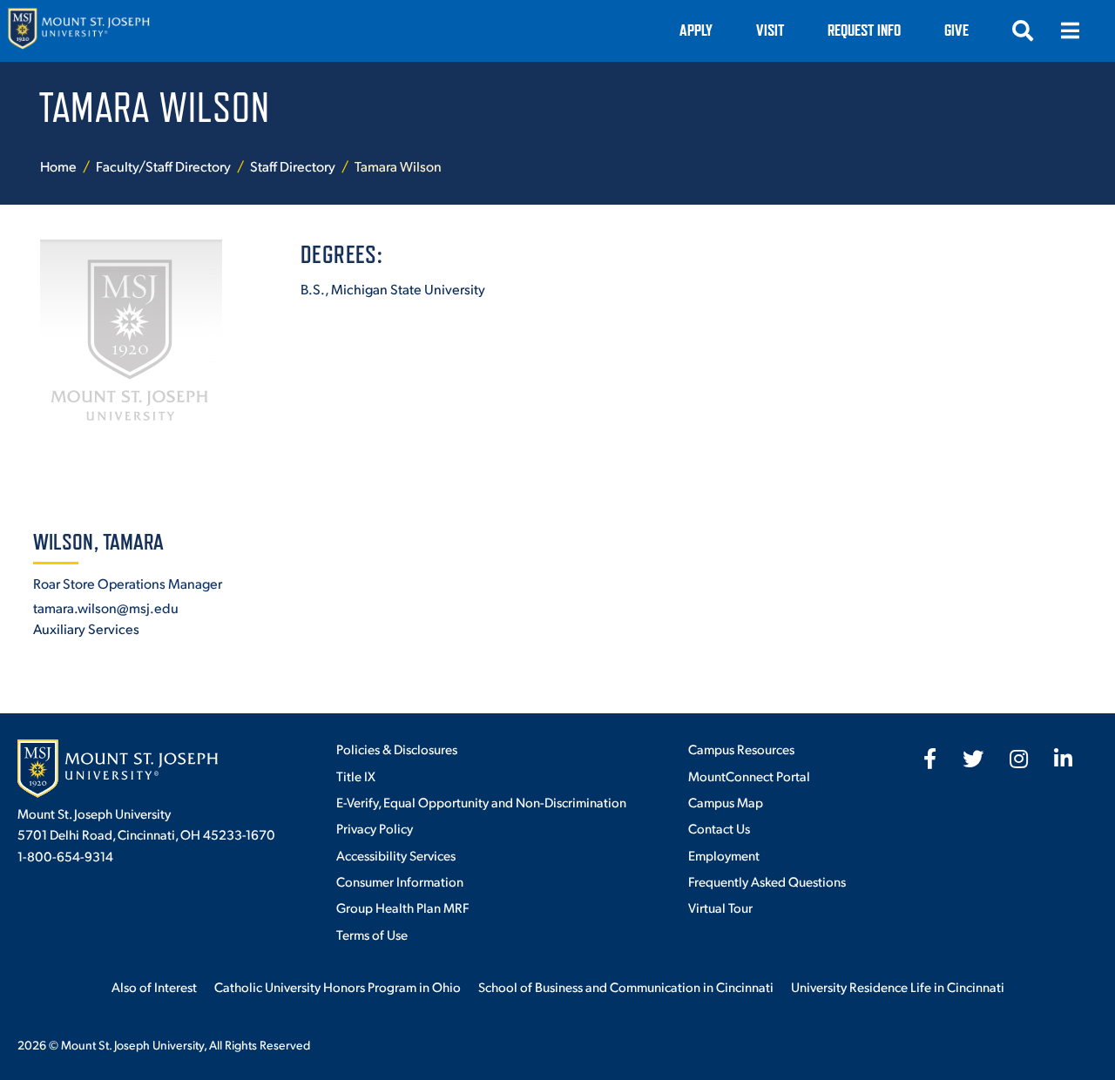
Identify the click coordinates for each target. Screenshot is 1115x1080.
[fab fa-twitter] (973, 758)
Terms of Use (372, 934)
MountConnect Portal (749, 775)
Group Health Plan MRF (402, 907)
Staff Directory (292, 166)
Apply (696, 30)
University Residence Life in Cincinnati (897, 986)
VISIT (770, 30)
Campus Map (725, 801)
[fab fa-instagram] (1019, 758)
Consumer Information (399, 881)
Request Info (864, 30)
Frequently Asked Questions (767, 881)
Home (58, 166)
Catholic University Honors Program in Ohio (337, 986)
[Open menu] (1070, 30)
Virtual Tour (720, 907)
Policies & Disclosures (396, 748)
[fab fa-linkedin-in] (1063, 758)
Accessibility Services (396, 855)
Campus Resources (741, 748)
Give (956, 30)
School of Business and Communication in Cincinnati (626, 986)
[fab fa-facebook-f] (929, 758)
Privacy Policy (374, 828)
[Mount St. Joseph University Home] (78, 31)
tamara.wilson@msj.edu (106, 607)
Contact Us (719, 828)
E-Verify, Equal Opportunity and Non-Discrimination (481, 801)
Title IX (355, 775)
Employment (724, 855)
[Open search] (1023, 30)
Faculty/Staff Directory (163, 166)
